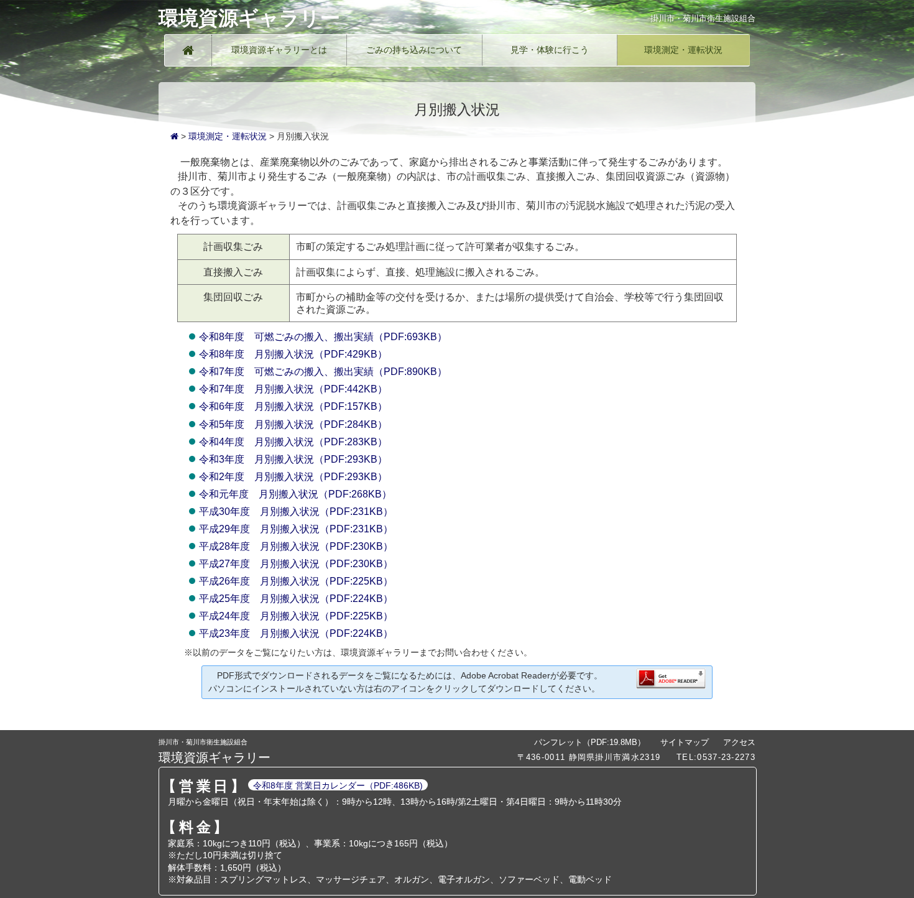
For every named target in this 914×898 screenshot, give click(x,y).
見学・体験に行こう (549, 50)
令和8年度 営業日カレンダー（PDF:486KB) (338, 785)
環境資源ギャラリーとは (279, 50)
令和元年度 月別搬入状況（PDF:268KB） (295, 494)
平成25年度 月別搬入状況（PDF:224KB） (296, 598)
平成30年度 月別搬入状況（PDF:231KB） (296, 511)
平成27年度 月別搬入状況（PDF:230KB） (296, 563)
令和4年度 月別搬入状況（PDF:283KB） (293, 442)
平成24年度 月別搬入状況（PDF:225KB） (296, 616)
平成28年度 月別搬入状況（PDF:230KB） (296, 546)
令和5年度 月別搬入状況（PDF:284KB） (293, 424)
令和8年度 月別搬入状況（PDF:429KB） (293, 354)
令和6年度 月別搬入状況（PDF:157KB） (293, 406)
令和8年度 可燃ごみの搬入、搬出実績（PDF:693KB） (323, 336)
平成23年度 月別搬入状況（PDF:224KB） (296, 633)
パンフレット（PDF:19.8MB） (589, 742)
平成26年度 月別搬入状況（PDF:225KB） (296, 581)
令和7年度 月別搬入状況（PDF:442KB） (293, 389)
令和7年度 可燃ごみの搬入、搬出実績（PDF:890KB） (323, 371)
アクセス (739, 742)
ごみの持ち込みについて (414, 50)
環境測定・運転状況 (683, 50)
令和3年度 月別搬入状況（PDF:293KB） (293, 459)
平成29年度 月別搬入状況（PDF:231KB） (296, 529)
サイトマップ (684, 742)
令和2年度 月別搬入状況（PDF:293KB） (293, 476)
